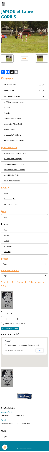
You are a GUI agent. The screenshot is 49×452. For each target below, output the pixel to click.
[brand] (3, 4)
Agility (6, 193)
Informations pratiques (12, 181)
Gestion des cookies (24, 449)
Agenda (6, 235)
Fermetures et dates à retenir (14, 164)
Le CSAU (7, 108)
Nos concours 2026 (10, 204)
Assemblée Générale (11, 175)
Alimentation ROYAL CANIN (13, 124)
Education (7, 113)
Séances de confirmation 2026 (15, 153)
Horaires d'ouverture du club (14, 140)
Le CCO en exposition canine (14, 102)
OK (40, 350)
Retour (24, 58)
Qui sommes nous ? (11, 84)
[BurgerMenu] (44, 4)
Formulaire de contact (10, 328)
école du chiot (9, 90)
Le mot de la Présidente (12, 135)
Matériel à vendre (10, 129)
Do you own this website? (14, 350)
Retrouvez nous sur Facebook (14, 170)
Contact (6, 241)
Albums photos (9, 246)
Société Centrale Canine (12, 118)
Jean (5, 217)
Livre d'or (7, 252)
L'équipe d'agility (9, 199)
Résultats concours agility (13, 159)
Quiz (5, 230)
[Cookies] (4, 447)
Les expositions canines (12, 96)
